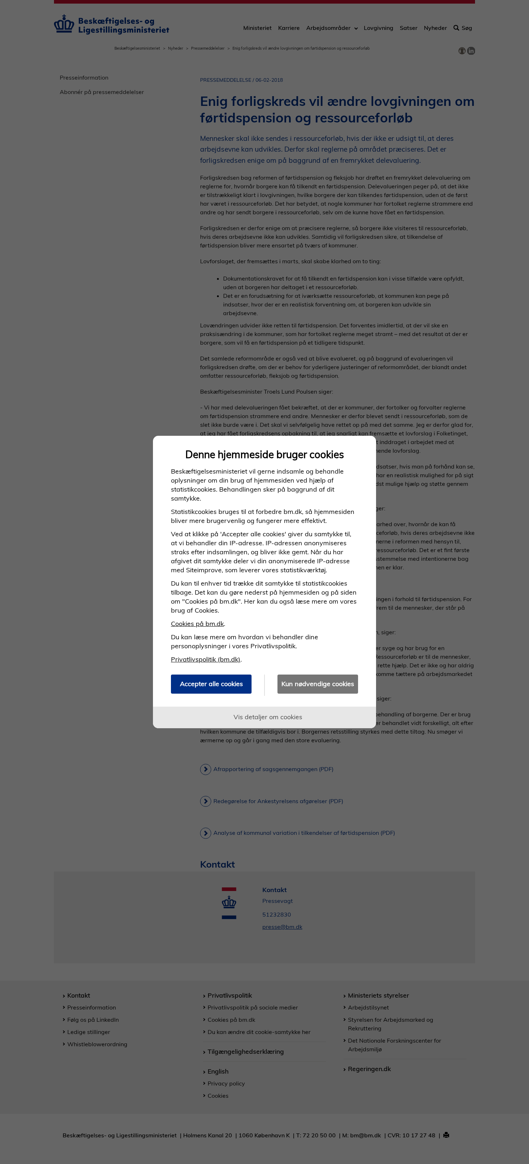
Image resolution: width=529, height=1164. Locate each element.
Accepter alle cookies (211, 684)
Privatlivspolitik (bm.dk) (205, 659)
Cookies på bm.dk (197, 623)
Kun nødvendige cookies (317, 684)
